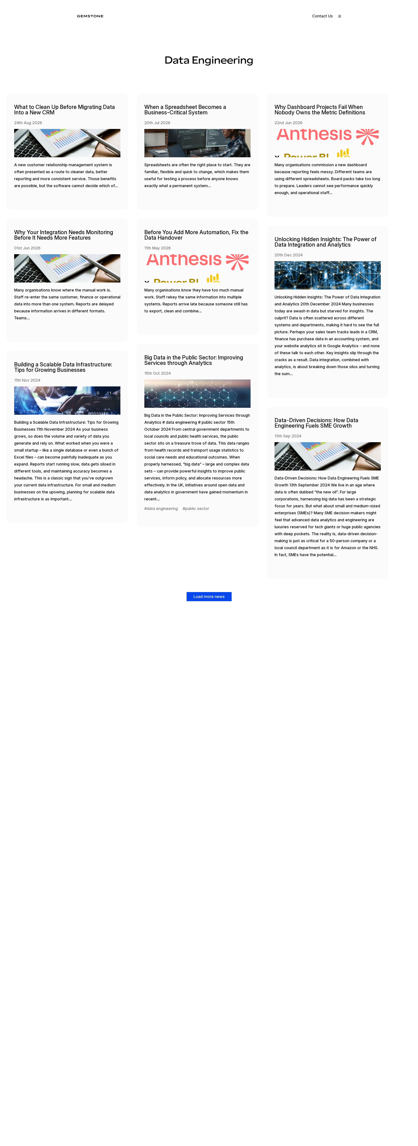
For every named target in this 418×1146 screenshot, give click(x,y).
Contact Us (322, 16)
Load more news (209, 596)
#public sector (196, 508)
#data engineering (161, 508)
